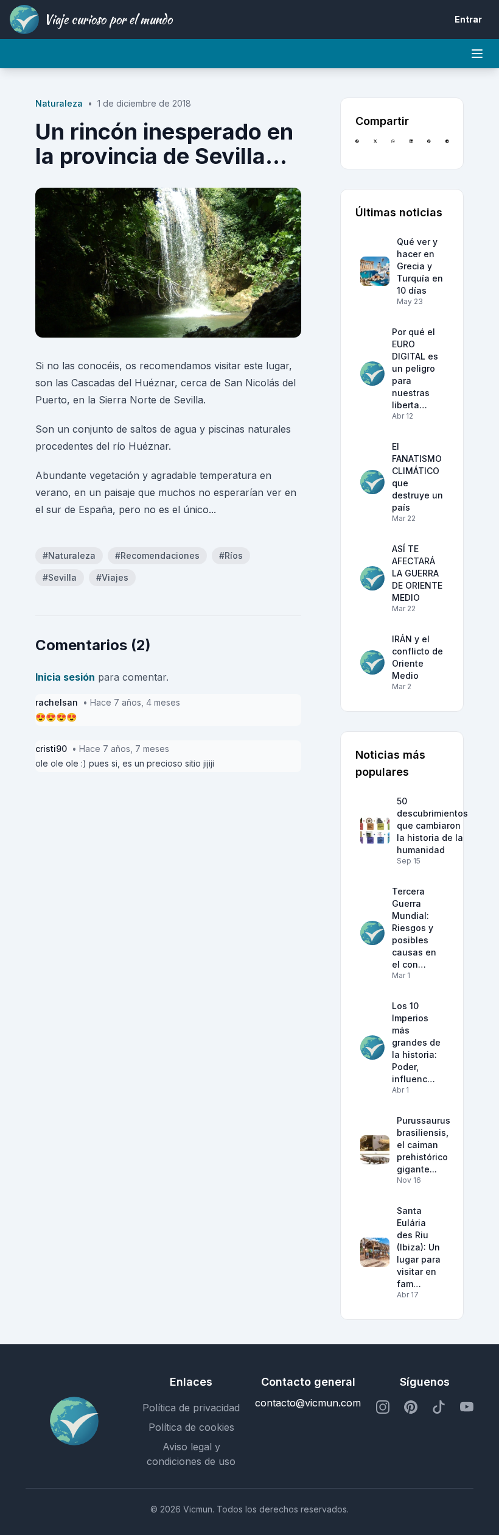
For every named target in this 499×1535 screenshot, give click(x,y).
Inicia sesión (65, 677)
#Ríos (231, 555)
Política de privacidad (191, 1408)
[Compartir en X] (375, 147)
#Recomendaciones (157, 555)
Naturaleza (59, 103)
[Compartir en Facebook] (356, 147)
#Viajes (112, 577)
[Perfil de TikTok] (438, 1407)
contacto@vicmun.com (308, 1403)
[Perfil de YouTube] (466, 1407)
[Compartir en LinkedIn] (411, 147)
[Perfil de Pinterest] (410, 1407)
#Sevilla (60, 577)
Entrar (468, 19)
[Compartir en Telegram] (446, 147)
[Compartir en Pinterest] (428, 147)
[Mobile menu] (477, 53)
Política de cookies (191, 1427)
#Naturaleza (69, 555)
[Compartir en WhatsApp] (392, 147)
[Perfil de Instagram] (382, 1407)
